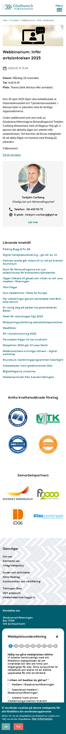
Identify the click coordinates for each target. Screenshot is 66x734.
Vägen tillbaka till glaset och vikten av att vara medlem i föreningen (33, 280)
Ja (5, 726)
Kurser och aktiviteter (16, 572)
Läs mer (33, 222)
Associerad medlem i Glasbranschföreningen (23, 691)
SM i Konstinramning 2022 (19, 333)
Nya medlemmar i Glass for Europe (25, 293)
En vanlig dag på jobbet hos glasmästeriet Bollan (30, 309)
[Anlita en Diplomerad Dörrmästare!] (48, 444)
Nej (18, 726)
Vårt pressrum (12, 593)
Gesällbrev (9, 328)
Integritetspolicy (13, 565)
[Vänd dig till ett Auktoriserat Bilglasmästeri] (18, 417)
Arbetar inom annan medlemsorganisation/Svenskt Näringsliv (27, 701)
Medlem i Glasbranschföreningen (33, 684)
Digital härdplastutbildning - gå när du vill (30, 254)
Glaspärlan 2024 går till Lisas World (25, 345)
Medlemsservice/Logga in (19, 597)
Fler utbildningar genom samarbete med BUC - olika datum (33, 300)
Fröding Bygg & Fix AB (16, 249)
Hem (5, 20)
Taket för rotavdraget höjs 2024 (23, 316)
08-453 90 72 (34, 209)
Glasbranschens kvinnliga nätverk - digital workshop (30, 352)
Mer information (42, 718)
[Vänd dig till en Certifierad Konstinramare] (18, 444)
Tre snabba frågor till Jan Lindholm (25, 339)
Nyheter (14, 20)
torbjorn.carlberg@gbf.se (41, 214)
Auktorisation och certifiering (21, 581)
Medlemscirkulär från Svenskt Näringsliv (28, 377)
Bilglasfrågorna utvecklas (19, 371)
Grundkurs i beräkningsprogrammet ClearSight (33, 359)
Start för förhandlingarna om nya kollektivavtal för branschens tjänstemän (29, 271)
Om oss (7, 556)
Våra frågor (10, 287)
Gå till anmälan (12, 155)
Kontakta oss (11, 561)
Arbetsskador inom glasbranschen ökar (28, 365)
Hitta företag (11, 577)
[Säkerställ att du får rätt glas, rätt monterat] (48, 418)
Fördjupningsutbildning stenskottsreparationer (33, 322)
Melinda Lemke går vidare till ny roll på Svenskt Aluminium (33, 262)
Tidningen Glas (12, 588)
